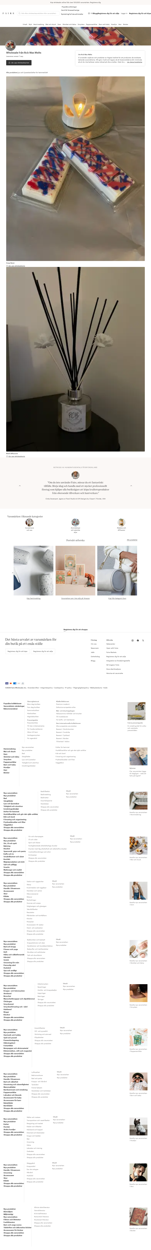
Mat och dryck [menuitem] (10, 751)
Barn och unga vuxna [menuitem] (12, 1225)
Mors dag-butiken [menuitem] (33, 704)
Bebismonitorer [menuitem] (37, 1075)
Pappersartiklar (91, 24)
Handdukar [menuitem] (45, 804)
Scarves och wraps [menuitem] (34, 903)
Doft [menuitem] (5, 952)
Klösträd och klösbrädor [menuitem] (35, 1133)
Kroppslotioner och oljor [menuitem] (36, 943)
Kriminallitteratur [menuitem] (40, 1213)
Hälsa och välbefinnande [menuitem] (14, 954)
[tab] (11, 72)
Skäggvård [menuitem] (31, 1163)
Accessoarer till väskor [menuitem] (35, 925)
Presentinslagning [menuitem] (11, 1040)
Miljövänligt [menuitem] (8, 1214)
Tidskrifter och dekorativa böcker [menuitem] (17, 1227)
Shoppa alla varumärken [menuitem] (14, 827)
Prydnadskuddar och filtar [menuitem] (65, 760)
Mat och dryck (51, 24)
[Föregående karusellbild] (20, 485)
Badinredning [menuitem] (46, 794)
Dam (59, 24)
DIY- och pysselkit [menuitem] (41, 1031)
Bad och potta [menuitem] (37, 1078)
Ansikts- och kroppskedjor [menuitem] (47, 990)
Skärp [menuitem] (29, 884)
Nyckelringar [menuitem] (31, 900)
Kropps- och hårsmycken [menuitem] (14, 991)
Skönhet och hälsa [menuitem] (11, 757)
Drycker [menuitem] (7, 849)
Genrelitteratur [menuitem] (39, 1210)
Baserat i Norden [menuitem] (62, 738)
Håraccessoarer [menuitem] (32, 894)
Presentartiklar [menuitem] (32, 723)
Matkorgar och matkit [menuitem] (13, 870)
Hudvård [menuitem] (7, 968)
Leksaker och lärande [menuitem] (12, 1095)
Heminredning (38, 24)
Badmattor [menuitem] (45, 797)
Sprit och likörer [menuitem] (34, 843)
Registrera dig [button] (95, 2)
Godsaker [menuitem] (30, 1151)
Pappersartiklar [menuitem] (10, 762)
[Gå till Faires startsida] (8, 13)
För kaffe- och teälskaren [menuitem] (65, 720)
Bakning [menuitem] (7, 846)
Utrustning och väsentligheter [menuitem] (16, 1084)
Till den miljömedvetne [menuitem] (35, 726)
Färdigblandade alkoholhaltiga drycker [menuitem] (42, 846)
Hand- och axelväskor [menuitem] (35, 928)
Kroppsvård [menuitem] (31, 1166)
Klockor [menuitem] (29, 918)
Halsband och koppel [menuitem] (35, 1130)
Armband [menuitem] (7, 993)
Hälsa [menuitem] (29, 1145)
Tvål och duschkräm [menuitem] (34, 955)
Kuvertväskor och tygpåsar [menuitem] (36, 888)
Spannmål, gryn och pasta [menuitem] (15, 851)
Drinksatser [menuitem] (32, 855)
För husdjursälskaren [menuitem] (35, 729)
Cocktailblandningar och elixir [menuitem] (39, 852)
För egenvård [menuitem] (32, 738)
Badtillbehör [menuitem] (45, 791)
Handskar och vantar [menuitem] (34, 891)
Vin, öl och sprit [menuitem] (10, 843)
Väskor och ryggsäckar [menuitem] (35, 881)
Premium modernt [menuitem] (63, 704)
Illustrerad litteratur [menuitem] (41, 1220)
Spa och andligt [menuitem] (10, 970)
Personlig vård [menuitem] (10, 965)
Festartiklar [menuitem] (8, 1045)
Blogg (95, 13)
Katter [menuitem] (6, 1124)
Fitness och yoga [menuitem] (11, 949)
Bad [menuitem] (23, 753)
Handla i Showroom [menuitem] (12, 888)
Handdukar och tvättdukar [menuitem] (41, 1091)
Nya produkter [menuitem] (27, 750)
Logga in (124, 13)
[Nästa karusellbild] (131, 485)
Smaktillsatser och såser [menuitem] (14, 856)
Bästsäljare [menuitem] (8, 1211)
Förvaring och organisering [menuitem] (66, 756)
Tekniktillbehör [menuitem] (32, 909)
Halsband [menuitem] (7, 1009)
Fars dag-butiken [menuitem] (33, 707)
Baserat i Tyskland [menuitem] (63, 735)
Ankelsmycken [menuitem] (43, 984)
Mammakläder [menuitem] (10, 1087)
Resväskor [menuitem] (30, 912)
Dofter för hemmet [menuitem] (62, 747)
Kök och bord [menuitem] (60, 753)
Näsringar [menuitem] (41, 996)
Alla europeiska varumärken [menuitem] (66, 726)
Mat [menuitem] (28, 1139)
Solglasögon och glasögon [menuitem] (37, 906)
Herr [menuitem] (5, 770)
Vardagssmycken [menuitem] (33, 735)
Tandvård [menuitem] (35, 1085)
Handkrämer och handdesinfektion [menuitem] (40, 946)
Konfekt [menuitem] (7, 859)
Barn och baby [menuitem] (10, 765)
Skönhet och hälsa (69, 24)
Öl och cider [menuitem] (33, 839)
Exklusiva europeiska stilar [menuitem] (66, 707)
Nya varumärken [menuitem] (28, 747)
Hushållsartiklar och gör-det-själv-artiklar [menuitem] (71, 750)
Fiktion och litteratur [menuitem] (12, 1219)
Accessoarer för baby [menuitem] (12, 1098)
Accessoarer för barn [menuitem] (12, 1100)
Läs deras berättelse (134, 62)
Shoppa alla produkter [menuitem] (13, 830)
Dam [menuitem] (5, 754)
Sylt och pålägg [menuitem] (10, 864)
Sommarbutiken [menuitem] (33, 710)
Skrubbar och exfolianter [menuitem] (36, 952)
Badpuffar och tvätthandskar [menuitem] (37, 949)
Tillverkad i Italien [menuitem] (62, 741)
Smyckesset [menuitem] (9, 1004)
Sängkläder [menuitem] (26, 756)
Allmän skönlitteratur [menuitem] (42, 1207)
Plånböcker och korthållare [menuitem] (37, 915)
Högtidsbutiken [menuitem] (33, 716)
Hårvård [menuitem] (7, 957)
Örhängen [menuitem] (8, 1001)
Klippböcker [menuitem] (39, 1037)
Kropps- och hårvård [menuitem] (39, 1081)
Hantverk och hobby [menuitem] (12, 1035)
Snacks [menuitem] (7, 867)
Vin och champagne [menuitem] (35, 836)
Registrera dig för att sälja (108, 13)
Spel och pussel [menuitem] (10, 1037)
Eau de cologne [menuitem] (32, 1169)
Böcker (125, 24)
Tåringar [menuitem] (41, 999)
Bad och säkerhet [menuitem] (11, 1082)
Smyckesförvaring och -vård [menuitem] (15, 1007)
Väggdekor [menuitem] (60, 763)
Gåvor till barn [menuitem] (32, 732)
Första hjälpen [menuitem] (37, 1088)
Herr (120, 24)
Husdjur (114, 24)
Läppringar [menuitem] (42, 993)
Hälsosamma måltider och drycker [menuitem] (69, 713)
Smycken (81, 24)
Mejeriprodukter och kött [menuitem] (14, 862)
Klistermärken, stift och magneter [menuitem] (18, 1051)
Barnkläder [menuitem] (8, 1105)
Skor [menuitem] (5, 894)
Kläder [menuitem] (6, 896)
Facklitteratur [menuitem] (9, 1222)
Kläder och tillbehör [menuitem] (34, 1126)
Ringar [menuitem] (6, 1012)
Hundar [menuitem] (7, 1127)
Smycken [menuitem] (7, 759)
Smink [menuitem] (6, 960)
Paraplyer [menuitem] (30, 922)
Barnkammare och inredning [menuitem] (16, 1090)
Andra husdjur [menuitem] (9, 1129)
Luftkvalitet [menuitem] (36, 1072)
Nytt (30, 24)
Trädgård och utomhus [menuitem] (30, 763)
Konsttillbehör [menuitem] (40, 1028)
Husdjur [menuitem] (7, 767)
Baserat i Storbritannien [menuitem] (65, 729)
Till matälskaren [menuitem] (62, 717)
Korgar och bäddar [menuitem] (34, 1136)
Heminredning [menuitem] (10, 749)
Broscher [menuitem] (7, 996)
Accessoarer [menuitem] (9, 891)
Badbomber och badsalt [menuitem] (36, 940)
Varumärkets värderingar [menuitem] (14, 706)
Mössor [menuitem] (29, 897)
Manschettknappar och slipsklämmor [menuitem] (19, 999)
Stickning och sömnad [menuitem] (43, 1034)
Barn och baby (104, 24)
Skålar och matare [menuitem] (33, 1117)
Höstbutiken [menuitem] (31, 713)
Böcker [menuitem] (6, 773)
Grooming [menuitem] (30, 1142)
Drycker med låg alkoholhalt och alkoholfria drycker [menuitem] (47, 849)
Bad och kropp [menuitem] (10, 947)
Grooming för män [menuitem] (11, 962)
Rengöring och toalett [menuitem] (35, 1123)
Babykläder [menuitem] (8, 1103)
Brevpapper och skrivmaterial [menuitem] (16, 1048)
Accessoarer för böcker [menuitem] (13, 1230)
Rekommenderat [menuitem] (11, 709)
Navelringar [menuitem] (42, 987)
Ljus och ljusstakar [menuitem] (29, 760)
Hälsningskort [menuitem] (9, 1043)
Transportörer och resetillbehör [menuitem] (38, 1120)
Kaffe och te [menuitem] (9, 854)
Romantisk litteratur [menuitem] (41, 1217)
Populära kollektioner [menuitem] (12, 703)
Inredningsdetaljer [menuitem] (29, 766)
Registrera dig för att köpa (140, 13)
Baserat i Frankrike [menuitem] (63, 732)
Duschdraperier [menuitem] (46, 801)
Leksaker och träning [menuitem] (34, 1148)
